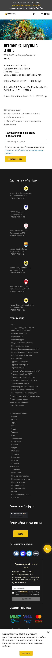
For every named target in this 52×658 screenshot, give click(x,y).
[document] (26, 329)
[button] (49, 632)
